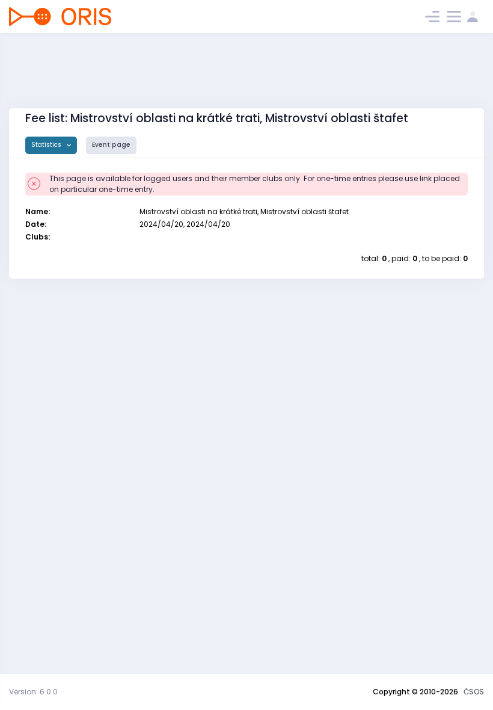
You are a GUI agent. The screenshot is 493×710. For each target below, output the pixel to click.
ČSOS (474, 692)
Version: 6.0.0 (33, 692)
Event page (111, 144)
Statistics (47, 144)
